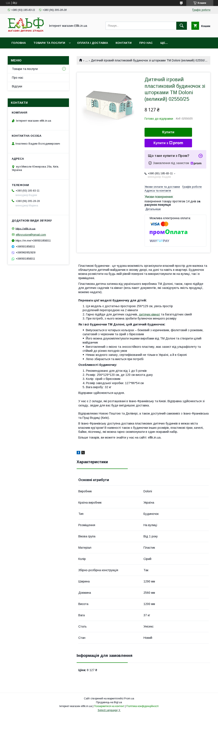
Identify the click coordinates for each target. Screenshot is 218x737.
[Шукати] (181, 26)
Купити (168, 132)
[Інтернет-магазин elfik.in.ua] (26, 32)
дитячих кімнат (149, 314)
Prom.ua (129, 698)
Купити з (160, 143)
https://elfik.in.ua (25, 228)
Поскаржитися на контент (109, 706)
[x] (83, 453)
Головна (18, 42)
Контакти (124, 42)
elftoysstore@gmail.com (31, 234)
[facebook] (78, 453)
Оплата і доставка (92, 42)
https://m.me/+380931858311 (33, 240)
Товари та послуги (49, 42)
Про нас (146, 42)
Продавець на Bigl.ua (109, 702)
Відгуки (17, 86)
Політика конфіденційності (142, 706)
